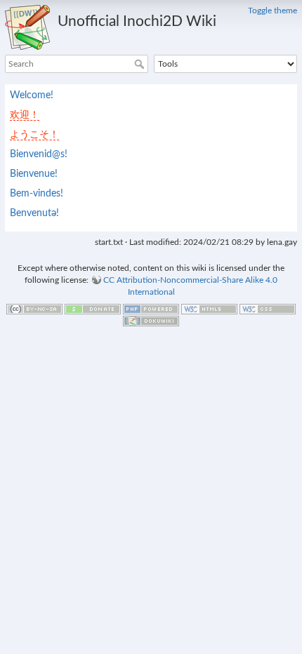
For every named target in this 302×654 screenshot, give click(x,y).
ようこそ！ (34, 135)
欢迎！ (24, 115)
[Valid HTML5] (209, 308)
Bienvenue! (34, 174)
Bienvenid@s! (38, 154)
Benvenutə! (34, 213)
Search (140, 64)
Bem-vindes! (36, 194)
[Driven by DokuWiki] (151, 320)
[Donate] (93, 308)
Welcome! (31, 95)
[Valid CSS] (267, 308)
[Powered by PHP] (151, 308)
